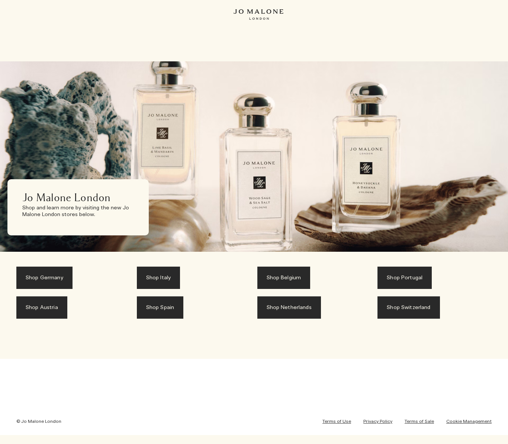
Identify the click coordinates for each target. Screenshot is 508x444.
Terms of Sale (419, 421)
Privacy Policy (377, 421)
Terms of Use (336, 421)
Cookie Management (469, 421)
